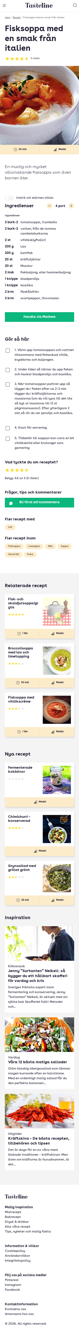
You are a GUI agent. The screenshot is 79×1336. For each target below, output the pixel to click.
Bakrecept (13, 1217)
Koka (30, 554)
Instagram (13, 1285)
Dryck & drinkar (17, 1222)
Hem (7, 17)
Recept (17, 17)
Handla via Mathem (39, 317)
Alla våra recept (17, 1226)
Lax (10, 527)
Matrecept (13, 1212)
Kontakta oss (15, 1309)
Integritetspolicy (17, 1260)
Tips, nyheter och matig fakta (28, 1231)
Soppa (64, 546)
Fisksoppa (14, 546)
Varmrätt (13, 554)
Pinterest (12, 1280)
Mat (50, 546)
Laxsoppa (34, 546)
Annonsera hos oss (19, 1314)
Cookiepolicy (15, 1251)
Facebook (12, 1290)
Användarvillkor (17, 1256)
